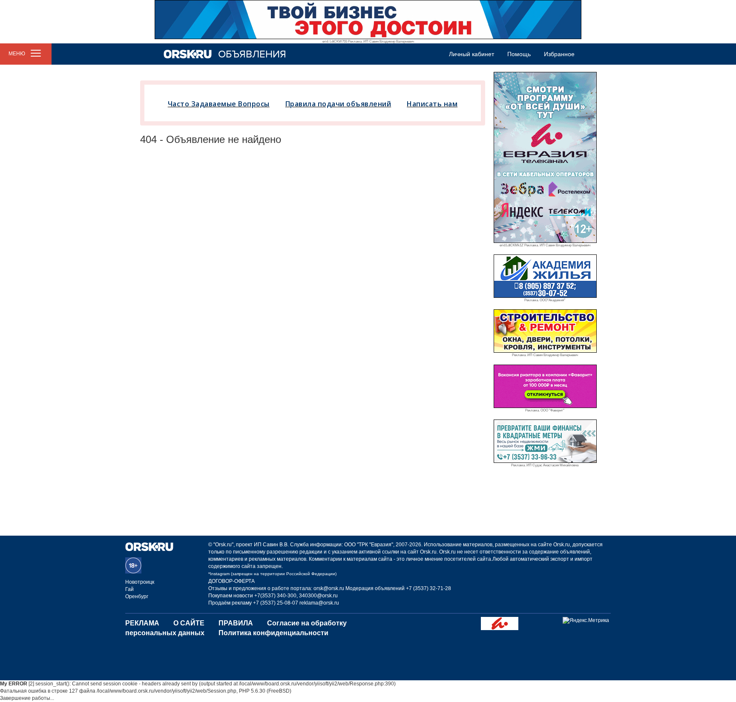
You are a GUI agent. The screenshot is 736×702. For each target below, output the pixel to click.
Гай (129, 589)
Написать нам (432, 103)
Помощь (519, 54)
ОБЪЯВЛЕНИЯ (252, 54)
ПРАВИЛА (235, 623)
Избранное (559, 54)
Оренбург (136, 596)
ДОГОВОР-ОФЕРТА (231, 581)
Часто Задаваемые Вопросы (219, 103)
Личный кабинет (471, 54)
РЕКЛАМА (142, 623)
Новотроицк (139, 582)
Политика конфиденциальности (273, 632)
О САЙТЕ (188, 623)
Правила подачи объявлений (338, 103)
